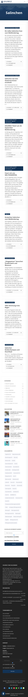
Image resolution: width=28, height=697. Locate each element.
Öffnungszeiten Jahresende (11, 522)
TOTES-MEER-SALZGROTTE (8, 624)
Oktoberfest (15, 479)
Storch (7, 501)
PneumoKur (19, 482)
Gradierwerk (8, 473)
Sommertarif (19, 497)
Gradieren (7, 469)
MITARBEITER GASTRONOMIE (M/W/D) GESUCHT (17, 412)
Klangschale (8, 476)
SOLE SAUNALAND (6, 615)
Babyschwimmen (16, 454)
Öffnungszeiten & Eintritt (13, 681)
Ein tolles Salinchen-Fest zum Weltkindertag (13, 32)
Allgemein (17, 27)
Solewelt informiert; (9, 497)
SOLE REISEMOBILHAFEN (8, 631)
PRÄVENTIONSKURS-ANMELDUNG (10, 638)
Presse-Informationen (10, 258)
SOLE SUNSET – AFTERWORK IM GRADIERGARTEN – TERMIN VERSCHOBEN (16, 435)
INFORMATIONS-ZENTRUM (8, 633)
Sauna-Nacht (8, 491)
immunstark (17, 473)
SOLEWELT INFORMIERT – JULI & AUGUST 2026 (16, 427)
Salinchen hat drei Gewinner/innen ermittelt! (11, 80)
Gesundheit (16, 466)
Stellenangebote (9, 399)
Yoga (6, 519)
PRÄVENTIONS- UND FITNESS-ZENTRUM (11, 620)
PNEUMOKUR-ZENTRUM (8, 622)
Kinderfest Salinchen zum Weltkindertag (12, 218)
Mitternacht (8, 479)
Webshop (17, 513)
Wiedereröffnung (17, 516)
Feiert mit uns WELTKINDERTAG (11, 174)
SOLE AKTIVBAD (6, 613)
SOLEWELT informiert (10, 396)
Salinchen (19, 485)
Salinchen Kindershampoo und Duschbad (12, 350)
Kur (14, 476)
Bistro (15, 457)
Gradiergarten (15, 469)
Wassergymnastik (9, 513)
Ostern (12, 482)
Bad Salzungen (8, 457)
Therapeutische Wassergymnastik (12, 504)
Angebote (8, 454)
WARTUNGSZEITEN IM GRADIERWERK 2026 (15, 419)
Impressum (20, 682)
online (7, 482)
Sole (7, 494)
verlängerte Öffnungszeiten (15, 507)
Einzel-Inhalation (9, 463)
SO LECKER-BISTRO (6, 627)
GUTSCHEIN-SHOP (6, 636)
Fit (16, 463)
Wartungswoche (15, 510)
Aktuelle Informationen (10, 27)
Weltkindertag (8, 516)
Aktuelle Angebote (9, 119)
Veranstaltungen (9, 122)
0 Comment (10, 65)
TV (6, 507)
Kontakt (4, 681)
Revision (7, 485)
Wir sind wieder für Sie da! (11, 403)
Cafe (13, 460)
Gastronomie (8, 466)
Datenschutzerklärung (11, 682)
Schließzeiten (8, 394)
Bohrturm (7, 460)
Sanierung (8, 488)
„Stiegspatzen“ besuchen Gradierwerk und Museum (14, 263)
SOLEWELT (13, 494)
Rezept (13, 485)
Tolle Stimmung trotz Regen (12, 306)
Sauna (14, 488)
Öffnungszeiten (14, 519)
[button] (4, 688)
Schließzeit (15, 491)
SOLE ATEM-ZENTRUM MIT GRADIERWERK (11, 618)
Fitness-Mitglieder (9, 390)
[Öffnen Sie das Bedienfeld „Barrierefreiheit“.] (3, 694)
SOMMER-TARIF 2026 (15, 441)
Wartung (7, 510)
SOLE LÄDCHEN (6, 629)
